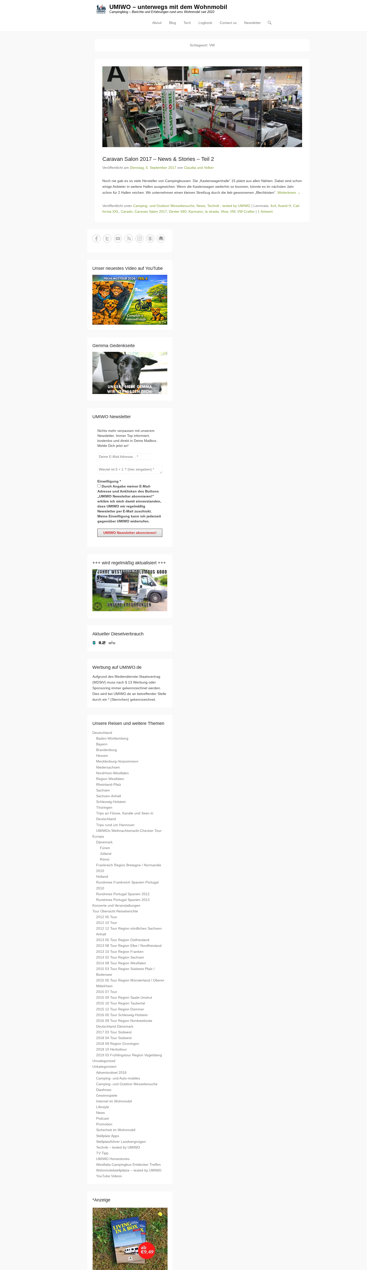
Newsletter (252, 23)
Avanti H (284, 206)
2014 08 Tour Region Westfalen (121, 963)
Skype (150, 238)
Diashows (103, 1090)
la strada (212, 211)
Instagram (139, 238)
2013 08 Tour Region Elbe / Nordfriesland (129, 946)
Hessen (102, 756)
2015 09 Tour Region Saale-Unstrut (124, 997)
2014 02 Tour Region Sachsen (120, 957)
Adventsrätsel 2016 (111, 1073)
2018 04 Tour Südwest (114, 1038)
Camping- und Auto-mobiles (118, 1078)
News (200, 206)
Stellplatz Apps (107, 1136)
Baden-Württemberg (112, 738)
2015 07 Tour (106, 992)
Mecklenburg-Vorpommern (117, 761)
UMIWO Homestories (113, 1159)
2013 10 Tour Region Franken (120, 952)
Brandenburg (106, 750)
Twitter (107, 238)
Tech (187, 23)
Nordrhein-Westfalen (112, 773)
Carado (127, 211)
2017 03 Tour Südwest (114, 1032)
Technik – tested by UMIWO (118, 1147)
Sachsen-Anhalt (108, 796)
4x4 (273, 206)
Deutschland (102, 733)
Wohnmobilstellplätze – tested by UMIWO (129, 1170)
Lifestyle (102, 1107)
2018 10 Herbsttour (111, 1049)
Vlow (224, 211)
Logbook (205, 23)
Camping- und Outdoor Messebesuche (163, 206)
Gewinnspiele (106, 1095)
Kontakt (161, 238)
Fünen (105, 848)
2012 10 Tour (106, 923)
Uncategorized (103, 1061)
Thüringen (104, 807)
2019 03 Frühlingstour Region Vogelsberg (129, 1055)
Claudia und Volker (199, 168)
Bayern (101, 744)
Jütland (105, 854)
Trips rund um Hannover (115, 825)
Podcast (102, 1118)
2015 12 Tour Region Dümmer (120, 1009)
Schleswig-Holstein (111, 802)
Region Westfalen (110, 779)
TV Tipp (102, 1153)
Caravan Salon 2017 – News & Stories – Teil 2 (158, 159)
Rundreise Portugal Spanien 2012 (123, 894)
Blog (172, 23)
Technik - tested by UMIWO (228, 206)
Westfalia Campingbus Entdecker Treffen (128, 1165)
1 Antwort (265, 211)
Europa (98, 836)
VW (232, 211)
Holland (102, 877)
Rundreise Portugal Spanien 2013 (123, 900)
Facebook (96, 238)
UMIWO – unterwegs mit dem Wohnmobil (168, 6)
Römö (104, 859)
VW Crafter (246, 211)
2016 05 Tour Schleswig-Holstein (122, 1015)
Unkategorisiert (104, 1067)
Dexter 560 (177, 211)
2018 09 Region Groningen (117, 1044)
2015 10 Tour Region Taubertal (120, 1003)
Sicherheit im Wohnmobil (115, 1130)
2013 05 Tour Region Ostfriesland (122, 940)
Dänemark (104, 842)
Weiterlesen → (289, 193)
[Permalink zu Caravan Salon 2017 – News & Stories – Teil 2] (202, 106)
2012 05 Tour (106, 917)
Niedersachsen (108, 767)
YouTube (118, 238)
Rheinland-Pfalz (108, 784)
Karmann (195, 211)
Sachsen (103, 790)
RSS (129, 238)
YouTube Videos (109, 1176)
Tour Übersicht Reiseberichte (115, 911)
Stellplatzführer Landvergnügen (121, 1142)
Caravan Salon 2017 (151, 211)
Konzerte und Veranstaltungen (116, 905)
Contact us (228, 23)
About (157, 23)
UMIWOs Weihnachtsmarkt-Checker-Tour (129, 831)
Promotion (104, 1124)
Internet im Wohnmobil (114, 1101)
